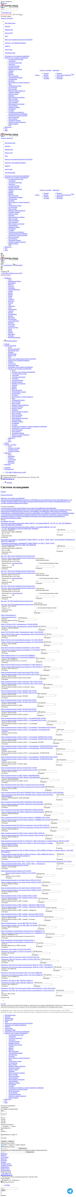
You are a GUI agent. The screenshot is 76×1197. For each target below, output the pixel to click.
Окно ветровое (61, 513)
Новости (3, 1155)
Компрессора (21, 500)
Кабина (16, 510)
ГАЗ (23, 503)
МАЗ (26, 503)
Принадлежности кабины (29, 513)
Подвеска (59, 510)
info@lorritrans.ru (8, 479)
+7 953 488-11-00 (6, 12)
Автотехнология (17, 563)
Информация (5, 1167)
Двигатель (26, 508)
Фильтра (14, 500)
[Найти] (1, 11)
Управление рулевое (21, 511)
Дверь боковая (13, 514)
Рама (13, 511)
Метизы (20, 510)
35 (5, 1003)
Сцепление (19, 508)
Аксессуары (23, 501)
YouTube (9, 482)
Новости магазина (9, 1146)
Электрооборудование (40, 510)
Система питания (34, 508)
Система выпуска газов (8, 508)
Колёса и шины (10, 513)
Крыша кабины (16, 518)
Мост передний (28, 510)
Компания (11, 456)
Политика (4, 1160)
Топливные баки (32, 501)
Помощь (3, 1162)
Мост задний (40, 511)
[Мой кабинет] (2, 254)
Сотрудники (5, 1157)
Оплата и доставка (14, 448)
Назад (10, 279)
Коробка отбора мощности (52, 511)
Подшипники (51, 510)
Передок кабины (51, 513)
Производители (6, 1170)
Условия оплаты (6, 1163)
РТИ (34, 500)
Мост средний (41, 513)
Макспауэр (18, 503)
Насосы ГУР (29, 500)
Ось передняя (31, 511)
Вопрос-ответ (5, 1168)
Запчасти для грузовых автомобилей (23, 372)
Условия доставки (6, 1165)
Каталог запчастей (14, 349)
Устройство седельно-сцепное (17, 516)
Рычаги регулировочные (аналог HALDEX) (50, 500)
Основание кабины (52, 516)
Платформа (32, 514)
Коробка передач (45, 508)
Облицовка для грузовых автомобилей (49, 501)
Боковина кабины (23, 514)
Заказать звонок (6, 275)
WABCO (16, 501)
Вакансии (4, 1158)
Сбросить (11, 1141)
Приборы (18, 513)
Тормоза (11, 510)
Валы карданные (32, 516)
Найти (3, 1190)
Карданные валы (6, 500)
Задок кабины (42, 516)
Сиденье (38, 514)
